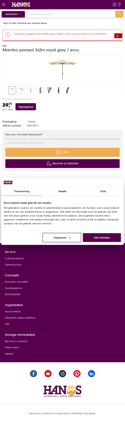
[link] (21, 4)
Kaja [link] (5, 45)
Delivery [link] (9, 353)
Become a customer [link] (16, 341)
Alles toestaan (102, 237)
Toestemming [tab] (21, 191)
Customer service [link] (14, 258)
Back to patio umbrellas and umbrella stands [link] (25, 23)
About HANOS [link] (13, 311)
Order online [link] (12, 347)
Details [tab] (63, 191)
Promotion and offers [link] (16, 281)
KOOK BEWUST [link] (12, 294)
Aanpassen (60, 237)
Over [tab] (103, 191)
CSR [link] (7, 324)
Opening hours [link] (13, 264)
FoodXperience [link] (13, 288)
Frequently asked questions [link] (20, 317)
